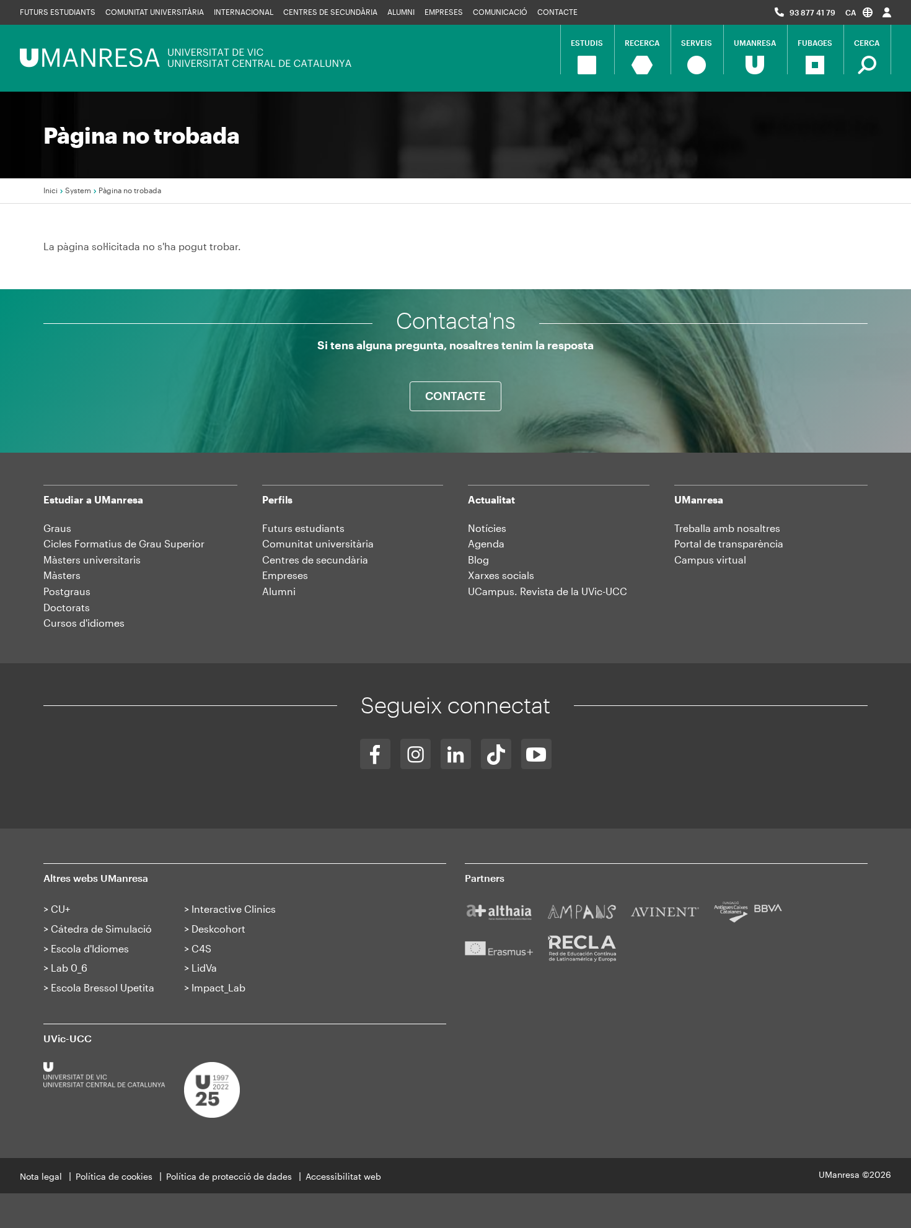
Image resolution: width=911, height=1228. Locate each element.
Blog (478, 559)
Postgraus (66, 591)
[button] (859, 12)
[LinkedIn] (456, 754)
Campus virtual (710, 559)
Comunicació (500, 11)
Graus (57, 528)
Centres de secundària (330, 11)
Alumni (401, 11)
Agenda (486, 543)
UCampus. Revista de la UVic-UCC (547, 591)
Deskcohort (218, 928)
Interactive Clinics (233, 909)
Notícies (487, 528)
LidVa (204, 967)
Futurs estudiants (57, 11)
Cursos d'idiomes (84, 623)
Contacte (557, 11)
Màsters (62, 575)
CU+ (60, 909)
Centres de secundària (315, 559)
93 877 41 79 (812, 12)
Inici (50, 190)
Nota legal (41, 1176)
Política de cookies (114, 1176)
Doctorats (66, 607)
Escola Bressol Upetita (102, 987)
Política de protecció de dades (229, 1176)
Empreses (444, 11)
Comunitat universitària (154, 11)
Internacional (243, 11)
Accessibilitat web (343, 1176)
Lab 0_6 (69, 967)
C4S (201, 948)
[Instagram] (415, 754)
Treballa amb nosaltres (727, 528)
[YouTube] (536, 754)
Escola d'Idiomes (90, 948)
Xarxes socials (501, 575)
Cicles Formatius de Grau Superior (124, 543)
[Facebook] (375, 754)
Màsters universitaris (92, 559)
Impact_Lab (218, 987)
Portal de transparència (728, 543)
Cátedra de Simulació (101, 928)
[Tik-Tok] (496, 754)
